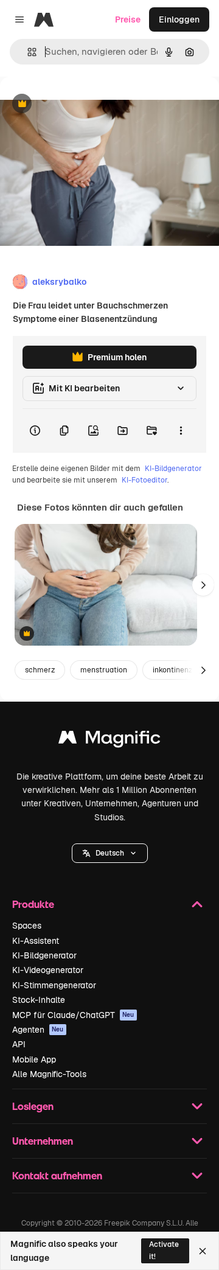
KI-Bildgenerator (173, 468)
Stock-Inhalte (38, 999)
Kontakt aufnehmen (57, 1175)
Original (78, 104)
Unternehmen (42, 1140)
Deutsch (110, 853)
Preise (128, 19)
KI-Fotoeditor (144, 480)
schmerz (40, 670)
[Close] (202, 1251)
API (19, 1044)
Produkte (33, 904)
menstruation (103, 670)
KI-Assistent (35, 940)
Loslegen (33, 1106)
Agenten (38, 1029)
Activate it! (164, 1250)
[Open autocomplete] (27, 52)
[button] (110, 853)
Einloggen (179, 19)
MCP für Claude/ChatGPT (73, 1015)
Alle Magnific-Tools (49, 1074)
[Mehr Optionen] (181, 431)
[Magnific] (109, 740)
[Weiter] (203, 585)
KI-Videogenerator (47, 970)
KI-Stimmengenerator (54, 985)
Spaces (26, 925)
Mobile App (34, 1059)
